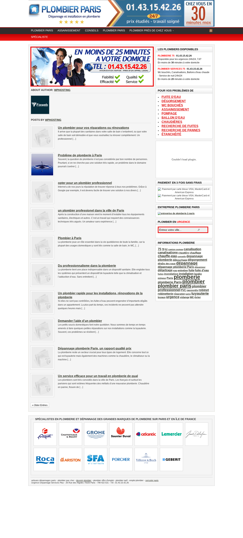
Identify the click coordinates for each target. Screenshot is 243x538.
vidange (184, 297)
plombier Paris (114, 30)
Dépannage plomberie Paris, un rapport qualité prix (94, 348)
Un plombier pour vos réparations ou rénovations (93, 127)
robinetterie (165, 293)
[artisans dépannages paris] (176, 213)
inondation (171, 273)
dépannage (187, 263)
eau (175, 270)
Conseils (91, 30)
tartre (188, 294)
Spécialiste (39, 36)
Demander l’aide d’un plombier (80, 320)
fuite (191, 270)
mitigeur (162, 278)
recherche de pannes (181, 130)
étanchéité (171, 134)
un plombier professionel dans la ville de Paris (91, 210)
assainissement (175, 109)
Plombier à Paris (69, 238)
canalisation (192, 249)
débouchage (180, 260)
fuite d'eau (171, 97)
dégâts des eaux (167, 263)
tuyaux (162, 297)
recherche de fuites (180, 126)
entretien (183, 270)
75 (159, 249)
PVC (183, 290)
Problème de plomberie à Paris (80, 155)
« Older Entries (39, 405)
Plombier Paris (42, 30)
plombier (193, 281)
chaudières (172, 121)
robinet (204, 290)
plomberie (187, 277)
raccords (192, 290)
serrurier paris (152, 480)
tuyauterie (200, 293)
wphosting (62, 90)
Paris (170, 277)
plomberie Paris (170, 282)
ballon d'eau (173, 117)
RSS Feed (210, 30)
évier (197, 297)
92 (166, 249)
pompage (169, 113)
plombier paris (174, 285)
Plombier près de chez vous (149, 31)
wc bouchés (172, 105)
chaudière (183, 252)
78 (163, 249)
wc (192, 297)
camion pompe (175, 249)
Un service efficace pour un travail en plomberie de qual (98, 376)
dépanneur (200, 267)
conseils (182, 256)
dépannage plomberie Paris (176, 266)
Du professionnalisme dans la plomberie (87, 265)
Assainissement (69, 30)
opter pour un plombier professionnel (85, 183)
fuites (160, 274)
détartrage (165, 270)
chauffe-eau (167, 256)
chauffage (195, 252)
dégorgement (174, 101)
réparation (179, 294)
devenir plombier (83, 480)
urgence (172, 297)
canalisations (168, 252)
